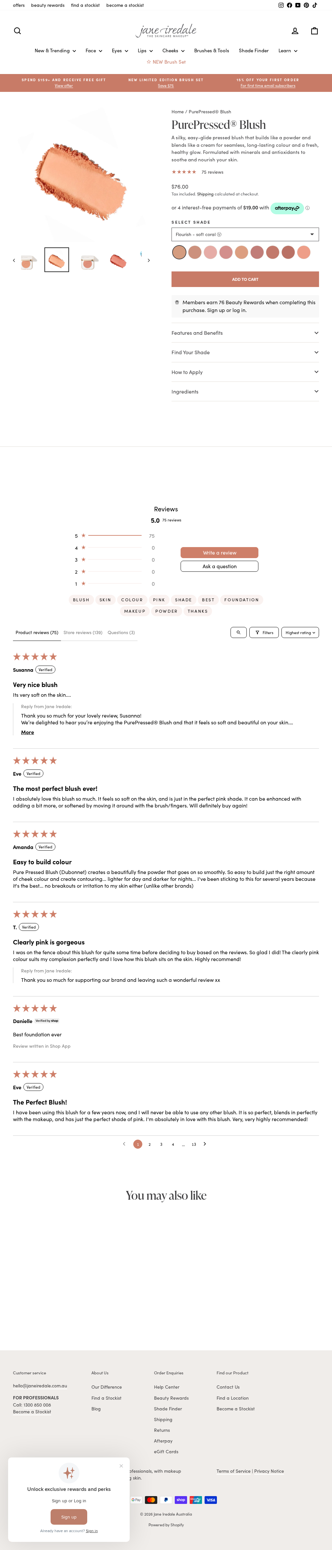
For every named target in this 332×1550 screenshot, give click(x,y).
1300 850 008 (37, 1405)
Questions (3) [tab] (121, 632)
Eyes (117, 50)
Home (178, 111)
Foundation (241, 600)
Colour (132, 600)
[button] (268, 83)
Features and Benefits (197, 332)
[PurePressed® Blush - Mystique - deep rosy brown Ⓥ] (70, 1313)
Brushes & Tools (211, 50)
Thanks (198, 611)
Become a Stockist (32, 1411)
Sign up (216, 309)
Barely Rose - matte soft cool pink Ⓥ (225, 252)
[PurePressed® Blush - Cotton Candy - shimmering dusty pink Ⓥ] (48, 1313)
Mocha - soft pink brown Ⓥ (272, 252)
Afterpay (163, 1441)
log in (238, 309)
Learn (285, 50)
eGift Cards (166, 1451)
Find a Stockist (106, 1398)
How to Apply (188, 372)
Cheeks (171, 50)
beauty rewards (48, 5)
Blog (96, 1409)
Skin (106, 600)
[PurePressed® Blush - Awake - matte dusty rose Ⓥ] (34, 1313)
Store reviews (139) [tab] (83, 632)
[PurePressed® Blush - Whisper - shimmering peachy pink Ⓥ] (77, 1313)
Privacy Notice (269, 1471)
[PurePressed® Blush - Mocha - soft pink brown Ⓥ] (62, 1313)
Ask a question (220, 566)
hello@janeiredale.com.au (40, 1385)
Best (208, 600)
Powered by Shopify (166, 1524)
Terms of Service (234, 1471)
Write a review (219, 552)
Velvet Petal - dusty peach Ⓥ (194, 252)
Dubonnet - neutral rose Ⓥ (257, 252)
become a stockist (125, 5)
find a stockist (85, 5)
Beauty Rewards (171, 1398)
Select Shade (191, 222)
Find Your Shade (191, 352)
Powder (166, 611)
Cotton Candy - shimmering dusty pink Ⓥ (241, 252)
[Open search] (239, 632)
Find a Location (233, 1398)
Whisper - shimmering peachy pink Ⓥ (303, 252)
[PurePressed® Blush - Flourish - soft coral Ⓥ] (20, 1313)
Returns (162, 1430)
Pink (159, 600)
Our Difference (106, 1387)
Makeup (135, 611)
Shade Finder (254, 50)
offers (19, 5)
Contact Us (228, 1387)
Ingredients (185, 391)
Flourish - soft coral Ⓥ (179, 252)
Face (91, 50)
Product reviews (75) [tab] (37, 632)
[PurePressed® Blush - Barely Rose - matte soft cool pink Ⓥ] (41, 1313)
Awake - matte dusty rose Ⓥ (210, 252)
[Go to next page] (206, 1144)
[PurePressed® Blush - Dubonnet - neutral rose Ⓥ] (55, 1313)
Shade (183, 600)
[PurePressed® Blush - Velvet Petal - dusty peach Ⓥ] (27, 1313)
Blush (81, 600)
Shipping (205, 194)
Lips (143, 50)
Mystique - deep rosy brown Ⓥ (288, 252)
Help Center (166, 1387)
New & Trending (53, 50)
